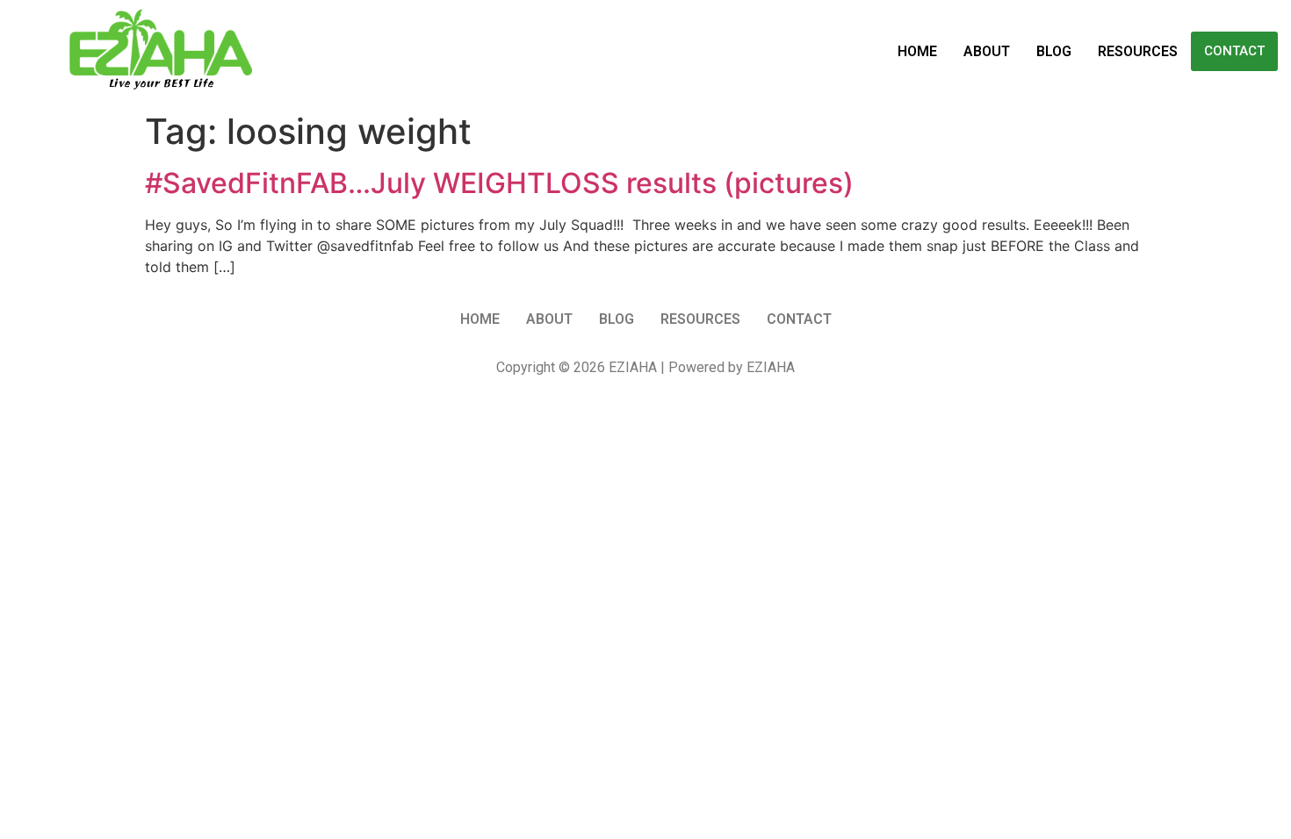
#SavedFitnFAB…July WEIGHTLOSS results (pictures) (499, 183)
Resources (1138, 51)
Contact (1234, 51)
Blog (1053, 51)
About (986, 51)
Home (917, 51)
